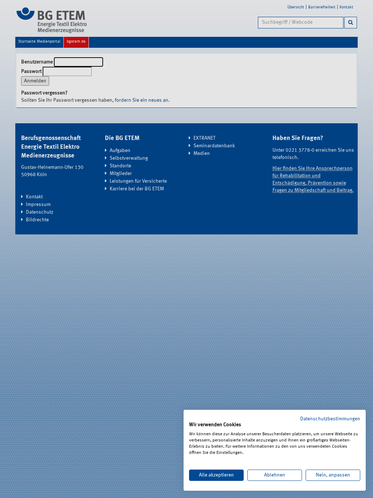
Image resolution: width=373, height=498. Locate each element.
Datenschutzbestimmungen (330, 418)
